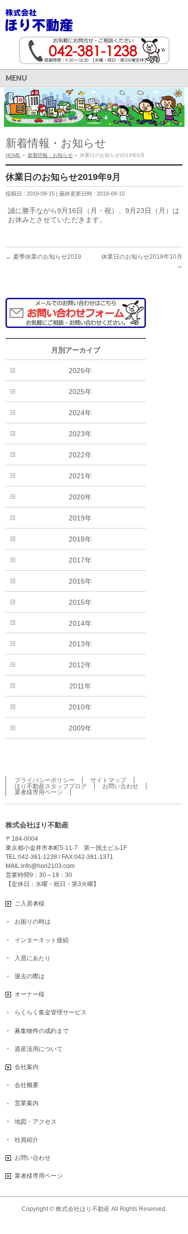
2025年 (80, 392)
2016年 (80, 581)
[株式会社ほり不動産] (39, 20)
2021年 (80, 476)
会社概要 (27, 1085)
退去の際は (30, 976)
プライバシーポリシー (45, 780)
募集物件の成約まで (42, 1030)
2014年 (80, 623)
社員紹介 (27, 1139)
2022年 (80, 455)
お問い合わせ (120, 786)
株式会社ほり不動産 (83, 1208)
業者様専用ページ (39, 792)
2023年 (80, 434)
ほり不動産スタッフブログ (51, 786)
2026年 (80, 371)
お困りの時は (33, 921)
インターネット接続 (42, 940)
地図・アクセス (36, 1121)
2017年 (80, 560)
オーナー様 (30, 994)
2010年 (80, 707)
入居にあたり (33, 958)
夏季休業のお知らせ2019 (43, 256)
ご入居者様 (30, 903)
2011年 (80, 686)
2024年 (80, 413)
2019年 (80, 518)
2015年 (80, 602)
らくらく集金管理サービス (51, 1012)
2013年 (80, 644)
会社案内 (27, 1067)
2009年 (80, 728)
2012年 (80, 665)
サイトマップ (108, 780)
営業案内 (27, 1103)
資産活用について (39, 1048)
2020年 (80, 497)
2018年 (80, 539)
